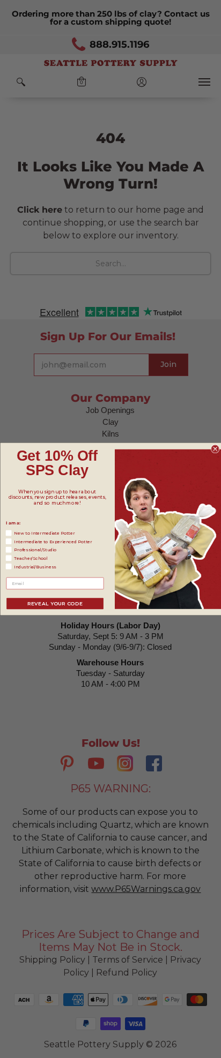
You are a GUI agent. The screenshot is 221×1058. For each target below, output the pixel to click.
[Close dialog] (215, 449)
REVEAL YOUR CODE (54, 603)
